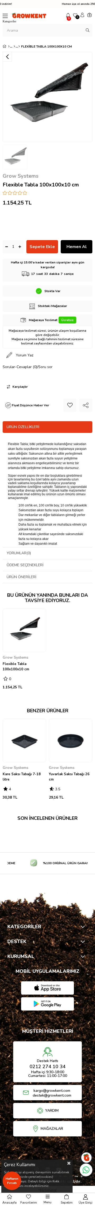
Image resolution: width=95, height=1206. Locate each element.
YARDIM (52, 1111)
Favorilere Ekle (39, 647)
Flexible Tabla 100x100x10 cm (16, 667)
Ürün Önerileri (21, 576)
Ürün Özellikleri (23, 426)
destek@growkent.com (52, 1095)
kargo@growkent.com (52, 1090)
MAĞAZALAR (52, 1129)
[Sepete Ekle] (11, 647)
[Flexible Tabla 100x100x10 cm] (24, 630)
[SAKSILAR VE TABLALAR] (14, 46)
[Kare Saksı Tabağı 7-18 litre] (24, 740)
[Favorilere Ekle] (70, 405)
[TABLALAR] (19, 46)
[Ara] (87, 30)
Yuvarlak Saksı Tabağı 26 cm (69, 777)
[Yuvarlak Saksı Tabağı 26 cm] (70, 740)
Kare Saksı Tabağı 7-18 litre (22, 777)
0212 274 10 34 (47, 1066)
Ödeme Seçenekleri (25, 565)
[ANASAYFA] (9, 46)
